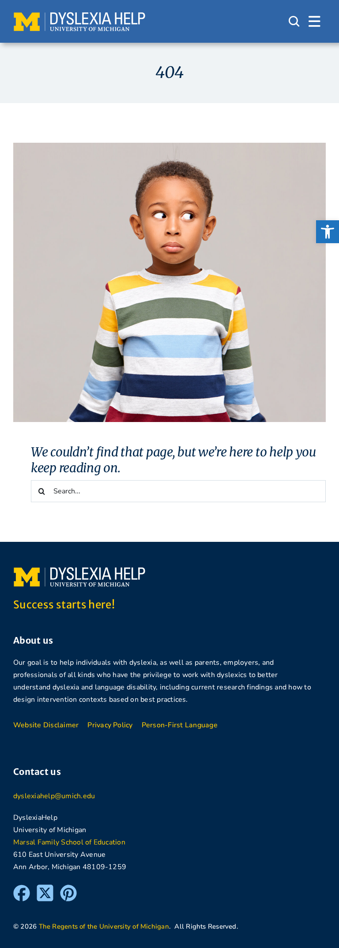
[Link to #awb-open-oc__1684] (314, 21)
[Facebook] (21, 888)
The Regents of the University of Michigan (104, 926)
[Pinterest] (68, 888)
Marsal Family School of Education (69, 842)
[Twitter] (45, 888)
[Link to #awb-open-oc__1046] (294, 21)
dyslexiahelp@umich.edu (54, 796)
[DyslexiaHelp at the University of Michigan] (79, 15)
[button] (327, 231)
